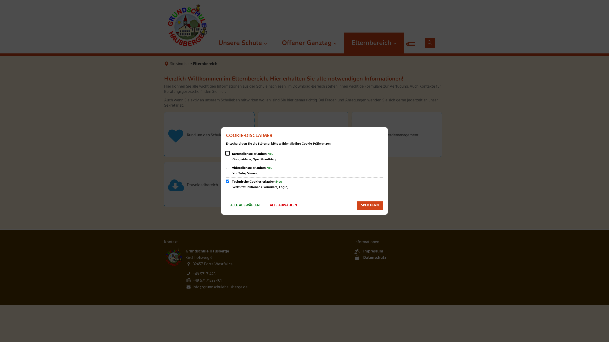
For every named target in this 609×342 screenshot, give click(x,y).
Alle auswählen (245, 205)
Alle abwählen (283, 205)
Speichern (370, 205)
